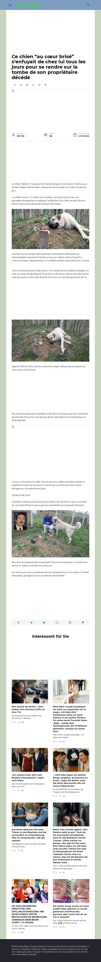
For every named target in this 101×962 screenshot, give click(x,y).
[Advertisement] (50, 34)
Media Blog (28, 5)
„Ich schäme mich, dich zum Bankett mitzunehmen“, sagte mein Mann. (28, 778)
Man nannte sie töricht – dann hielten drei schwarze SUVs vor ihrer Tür (28, 709)
